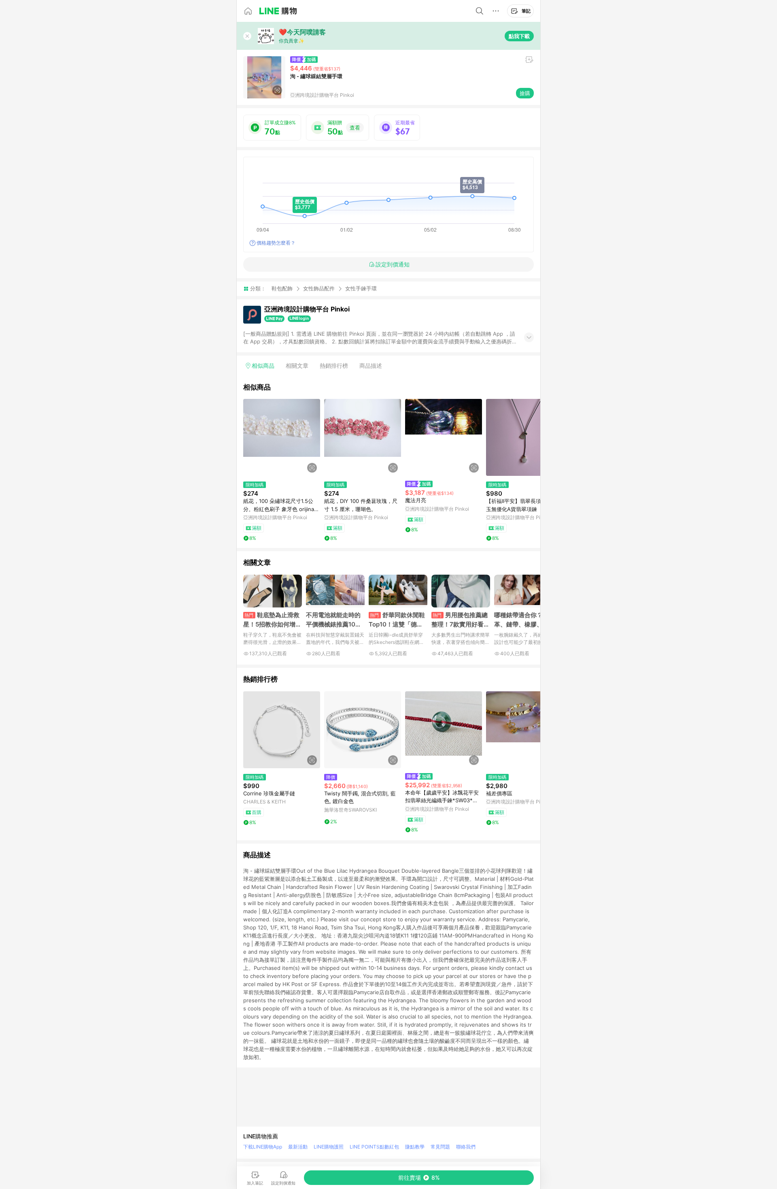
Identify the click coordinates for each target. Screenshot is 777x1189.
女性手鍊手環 (361, 289)
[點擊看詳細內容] (281, 437)
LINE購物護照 (329, 1147)
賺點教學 (415, 1147)
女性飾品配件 (319, 288)
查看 (355, 127)
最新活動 (298, 1147)
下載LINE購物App (262, 1147)
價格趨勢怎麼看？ (276, 243)
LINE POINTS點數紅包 (374, 1147)
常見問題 (440, 1147)
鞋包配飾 (282, 288)
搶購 (525, 93)
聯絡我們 (466, 1147)
